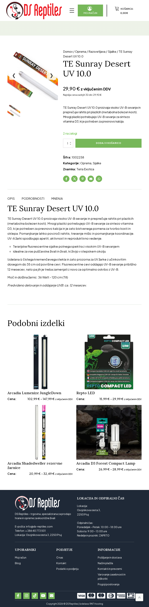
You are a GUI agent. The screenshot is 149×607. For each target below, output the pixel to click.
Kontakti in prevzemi (110, 568)
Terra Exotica (85, 169)
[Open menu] (72, 10)
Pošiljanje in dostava (110, 557)
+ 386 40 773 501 (35, 530)
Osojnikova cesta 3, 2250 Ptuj (44, 534)
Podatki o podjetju (67, 568)
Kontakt (61, 563)
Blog (18, 563)
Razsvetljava (96, 51)
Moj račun (20, 557)
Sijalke (112, 51)
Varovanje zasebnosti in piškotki (112, 576)
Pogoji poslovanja (108, 584)
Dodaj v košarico (108, 143)
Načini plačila (105, 563)
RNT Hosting (96, 603)
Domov (68, 51)
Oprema (80, 51)
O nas (59, 557)
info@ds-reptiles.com (39, 526)
